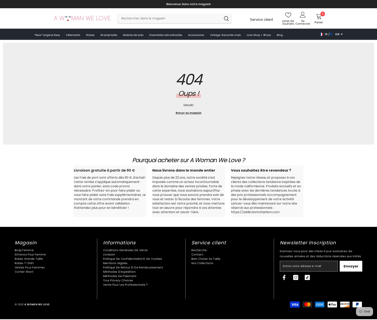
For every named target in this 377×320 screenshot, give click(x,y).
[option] (188, 4)
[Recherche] (175, 18)
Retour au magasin (188, 113)
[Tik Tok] (307, 277)
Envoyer (351, 266)
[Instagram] (295, 277)
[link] (110, 191)
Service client (261, 19)
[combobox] (169, 18)
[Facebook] (284, 277)
